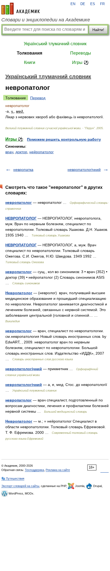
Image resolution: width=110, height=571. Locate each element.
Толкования (29, 53)
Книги (29, 62)
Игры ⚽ (80, 62)
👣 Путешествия (12, 478)
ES (92, 4)
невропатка (23, 169)
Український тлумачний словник (55, 43)
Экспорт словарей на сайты (20, 486)
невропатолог (18, 202)
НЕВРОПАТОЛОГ (21, 218)
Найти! (98, 30)
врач (9, 152)
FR (102, 4)
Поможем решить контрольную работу (64, 139)
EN (72, 4)
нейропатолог (41, 152)
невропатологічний (84, 169)
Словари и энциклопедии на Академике (45, 19)
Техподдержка (34, 470)
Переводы (80, 53)
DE (82, 4)
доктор (21, 152)
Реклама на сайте (58, 470)
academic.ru (20, 8)
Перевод (37, 98)
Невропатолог (18, 293)
